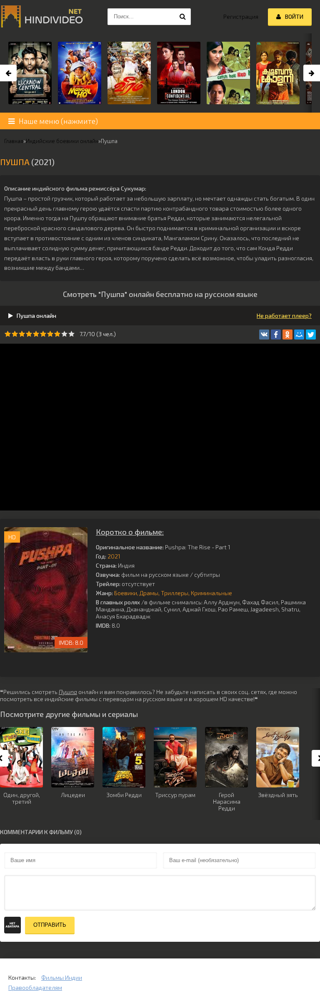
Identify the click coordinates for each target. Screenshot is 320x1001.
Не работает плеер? (284, 315)
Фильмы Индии (61, 977)
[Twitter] (311, 334)
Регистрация (240, 16)
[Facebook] (276, 334)
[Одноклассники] (287, 334)
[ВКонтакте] (264, 334)
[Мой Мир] (299, 334)
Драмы (149, 592)
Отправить (49, 925)
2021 (114, 556)
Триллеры (174, 592)
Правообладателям (35, 987)
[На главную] (41, 16)
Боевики (125, 592)
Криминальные (211, 592)
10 (71, 333)
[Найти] (182, 16)
